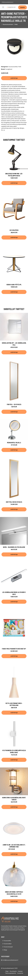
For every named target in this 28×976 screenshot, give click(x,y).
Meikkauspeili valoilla (14, 442)
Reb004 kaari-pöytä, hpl (14, 284)
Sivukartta (20, 973)
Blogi (5, 950)
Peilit (16, 24)
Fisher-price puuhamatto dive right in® (14, 649)
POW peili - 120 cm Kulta (14, 404)
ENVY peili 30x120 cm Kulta (14, 502)
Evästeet (20, 971)
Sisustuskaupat (8, 947)
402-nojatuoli (14, 230)
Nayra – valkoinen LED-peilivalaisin (14, 547)
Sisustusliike (7, 940)
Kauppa (22, 7)
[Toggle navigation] (3, 7)
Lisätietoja (14, 78)
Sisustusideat (7, 943)
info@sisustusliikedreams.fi (7, 2)
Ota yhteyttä (13, 971)
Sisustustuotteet (8, 24)
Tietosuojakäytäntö (10, 973)
